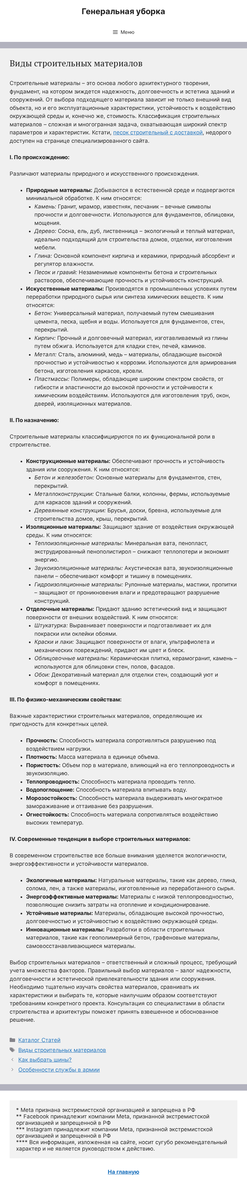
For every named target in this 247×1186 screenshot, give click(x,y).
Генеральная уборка (123, 11)
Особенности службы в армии (59, 1069)
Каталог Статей (39, 1040)
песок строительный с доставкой (158, 132)
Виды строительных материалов (62, 1050)
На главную (123, 1172)
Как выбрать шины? (45, 1059)
